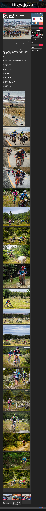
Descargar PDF (28, 41)
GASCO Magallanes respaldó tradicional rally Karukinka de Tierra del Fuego (7, 502)
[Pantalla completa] (42, 37)
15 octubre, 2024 (7, 503)
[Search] (42, 9)
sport (32, 50)
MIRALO (4, 18)
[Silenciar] (41, 37)
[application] (37, 35)
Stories (35, 50)
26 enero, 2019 (7, 18)
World (37, 50)
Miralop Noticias (22, 4)
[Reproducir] (32, 37)
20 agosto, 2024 (16, 504)
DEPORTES (4, 13)
